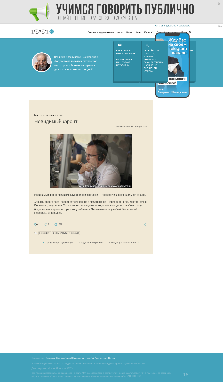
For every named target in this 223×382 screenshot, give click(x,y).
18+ (220, 26)
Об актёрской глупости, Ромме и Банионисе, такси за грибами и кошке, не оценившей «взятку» (153, 61)
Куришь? (148, 33)
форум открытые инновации (66, 233)
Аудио (120, 33)
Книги (138, 33)
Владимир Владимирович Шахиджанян (65, 358)
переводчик (44, 233)
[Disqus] (91, 302)
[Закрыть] (219, 4)
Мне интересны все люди (48, 115)
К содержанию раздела (91, 243)
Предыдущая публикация (59, 243)
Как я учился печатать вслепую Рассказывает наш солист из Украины (126, 58)
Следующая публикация (122, 243)
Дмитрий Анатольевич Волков (100, 358)
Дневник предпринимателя (101, 33)
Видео (129, 33)
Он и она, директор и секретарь (172, 26)
